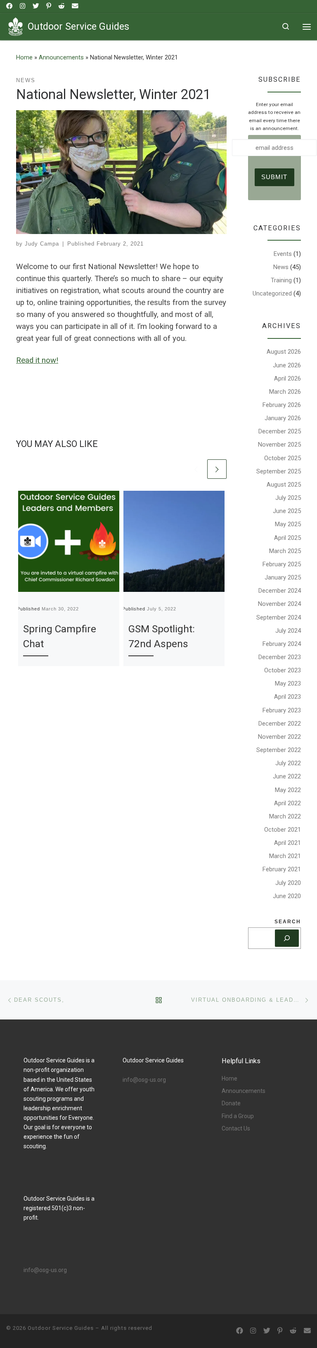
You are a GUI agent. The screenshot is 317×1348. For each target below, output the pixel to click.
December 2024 (279, 590)
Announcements (61, 57)
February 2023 (282, 710)
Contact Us (236, 1128)
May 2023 (288, 683)
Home (24, 57)
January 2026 (283, 418)
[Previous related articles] (196, 469)
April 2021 (287, 843)
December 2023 (279, 657)
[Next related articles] (217, 469)
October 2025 (282, 458)
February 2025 (282, 564)
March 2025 (285, 551)
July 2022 (288, 763)
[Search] (287, 938)
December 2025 (279, 431)
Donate (231, 1103)
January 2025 (283, 577)
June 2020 (287, 896)
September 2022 (278, 750)
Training (281, 280)
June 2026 (287, 365)
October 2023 (282, 670)
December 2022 (279, 723)
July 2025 (288, 497)
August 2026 (284, 351)
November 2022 (279, 736)
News (281, 267)
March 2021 (285, 856)
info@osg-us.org (45, 1270)
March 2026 (285, 391)
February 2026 (282, 405)
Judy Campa (42, 244)
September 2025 (278, 471)
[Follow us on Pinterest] (48, 6)
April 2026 (287, 378)
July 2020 (288, 883)
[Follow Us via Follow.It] (75, 6)
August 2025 (284, 484)
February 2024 (282, 644)
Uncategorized (272, 293)
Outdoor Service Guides (61, 1328)
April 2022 (287, 803)
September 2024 (278, 617)
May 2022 (288, 790)
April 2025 (287, 538)
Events (283, 254)
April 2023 (287, 696)
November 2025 (279, 444)
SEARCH (287, 922)
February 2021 (282, 869)
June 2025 (287, 511)
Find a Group (238, 1116)
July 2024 (288, 630)
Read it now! (37, 360)
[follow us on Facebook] (9, 6)
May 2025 (288, 524)
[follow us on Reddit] (61, 6)
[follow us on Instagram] (23, 6)
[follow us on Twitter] (36, 6)
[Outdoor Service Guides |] (15, 25)
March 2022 (285, 816)
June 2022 (287, 776)
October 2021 (282, 829)
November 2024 (279, 604)
